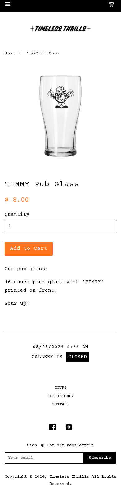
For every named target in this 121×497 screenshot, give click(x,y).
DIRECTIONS (60, 396)
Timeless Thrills (69, 476)
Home (9, 54)
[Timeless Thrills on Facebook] (52, 428)
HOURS (60, 387)
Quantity (17, 214)
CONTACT (60, 404)
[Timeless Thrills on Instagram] (68, 428)
